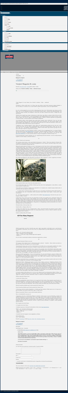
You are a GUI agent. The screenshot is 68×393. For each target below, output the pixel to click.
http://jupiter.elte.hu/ (29, 131)
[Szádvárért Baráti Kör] (9, 58)
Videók (8, 29)
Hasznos (3, 42)
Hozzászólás (18, 353)
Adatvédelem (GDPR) (8, 41)
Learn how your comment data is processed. (37, 365)
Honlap (17, 359)
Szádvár (3, 15)
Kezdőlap (2, 72)
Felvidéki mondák (7, 49)
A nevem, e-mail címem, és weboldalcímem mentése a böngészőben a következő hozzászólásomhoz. (34, 361)
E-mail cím (18, 357)
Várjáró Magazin (5, 50)
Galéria (5, 24)
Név (17, 355)
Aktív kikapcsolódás (7, 46)
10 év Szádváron (19, 79)
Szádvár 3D (66, 9)
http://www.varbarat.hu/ (20, 133)
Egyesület (4, 31)
